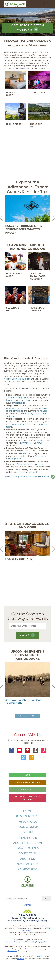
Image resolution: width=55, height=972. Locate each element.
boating (12, 424)
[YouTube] (19, 750)
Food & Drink (27, 827)
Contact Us (27, 853)
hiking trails (42, 411)
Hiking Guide (13, 124)
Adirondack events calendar (17, 379)
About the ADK (36, 125)
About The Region (27, 843)
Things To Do (27, 821)
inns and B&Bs (23, 400)
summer (24, 443)
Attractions (37, 92)
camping (21, 424)
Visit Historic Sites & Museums (27, 27)
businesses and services (29, 472)
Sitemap (27, 905)
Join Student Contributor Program (27, 797)
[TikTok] (43, 750)
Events (27, 832)
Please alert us (12, 951)
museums (21, 408)
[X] (23, 757)
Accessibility (38, 956)
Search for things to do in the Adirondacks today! (27, 477)
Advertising (27, 869)
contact (20, 958)
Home (27, 811)
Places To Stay (27, 816)
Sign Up (25, 635)
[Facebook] (11, 750)
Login (27, 775)
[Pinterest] (27, 750)
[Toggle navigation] (46, 4)
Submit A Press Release (27, 782)
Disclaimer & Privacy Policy (15, 942)
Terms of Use (30, 942)
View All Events (27, 716)
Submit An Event (27, 789)
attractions (11, 408)
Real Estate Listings (37, 309)
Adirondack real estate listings (30, 464)
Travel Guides (27, 848)
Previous (1, 218)
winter (39, 443)
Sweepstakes (27, 864)
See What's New (12, 309)
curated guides (44, 440)
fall (30, 443)
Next (53, 218)
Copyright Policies (42, 942)
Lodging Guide (11, 93)
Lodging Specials (18, 559)
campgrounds (18, 403)
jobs (29, 469)
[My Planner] (31, 757)
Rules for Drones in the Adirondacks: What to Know (23, 229)
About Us (27, 858)
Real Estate (27, 837)
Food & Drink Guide (14, 274)
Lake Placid (23, 453)
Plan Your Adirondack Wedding (37, 276)
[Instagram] (35, 750)
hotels (9, 400)
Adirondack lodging (15, 397)
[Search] (46, 898)
